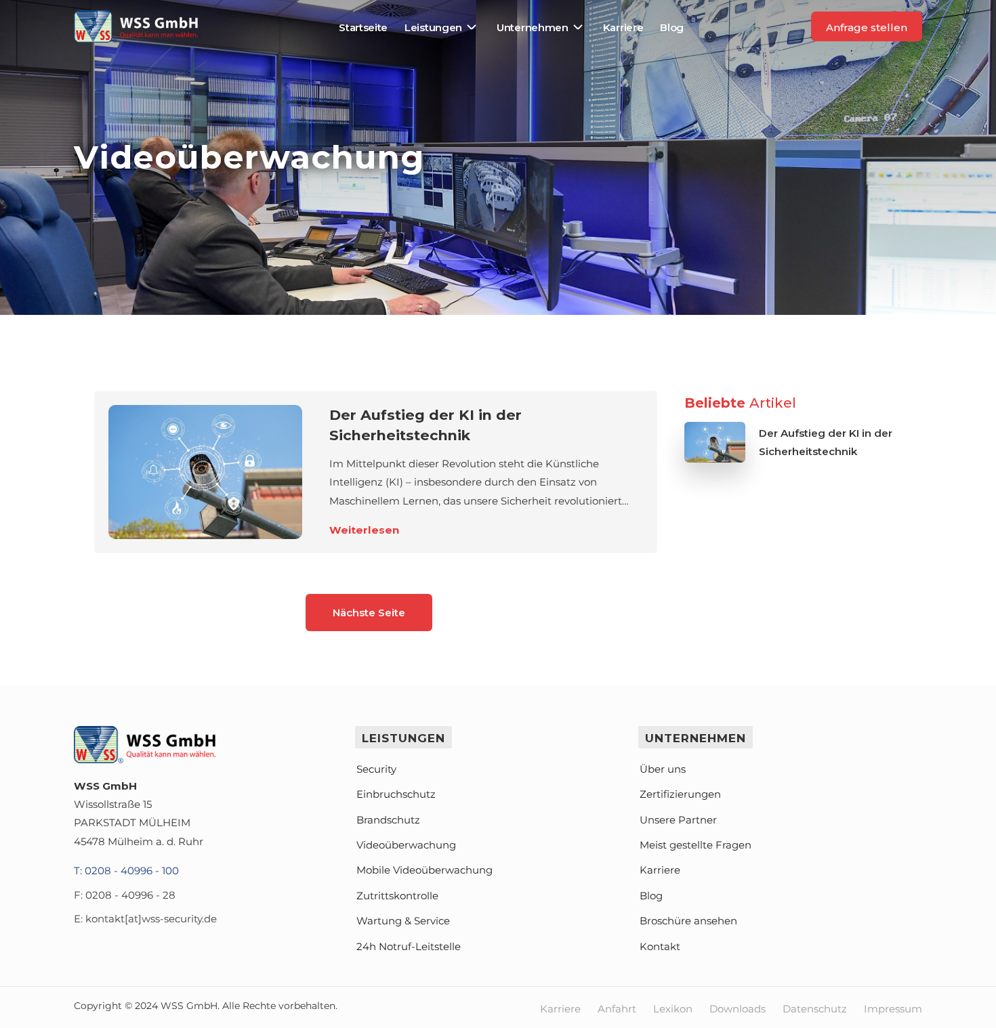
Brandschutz (388, 819)
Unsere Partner (678, 819)
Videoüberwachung (406, 844)
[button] (442, 27)
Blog (672, 27)
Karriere (623, 27)
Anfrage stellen (866, 27)
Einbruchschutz (396, 794)
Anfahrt (617, 1009)
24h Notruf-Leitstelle (408, 946)
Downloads (737, 1009)
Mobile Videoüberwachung (424, 869)
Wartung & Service (403, 920)
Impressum (893, 1009)
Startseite (363, 27)
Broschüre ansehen (688, 920)
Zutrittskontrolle (397, 895)
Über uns (663, 769)
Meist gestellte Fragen (695, 844)
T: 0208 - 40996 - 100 (126, 870)
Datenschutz (815, 1009)
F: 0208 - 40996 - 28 (124, 894)
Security (376, 769)
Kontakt (660, 946)
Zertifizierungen (680, 794)
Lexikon (672, 1009)
